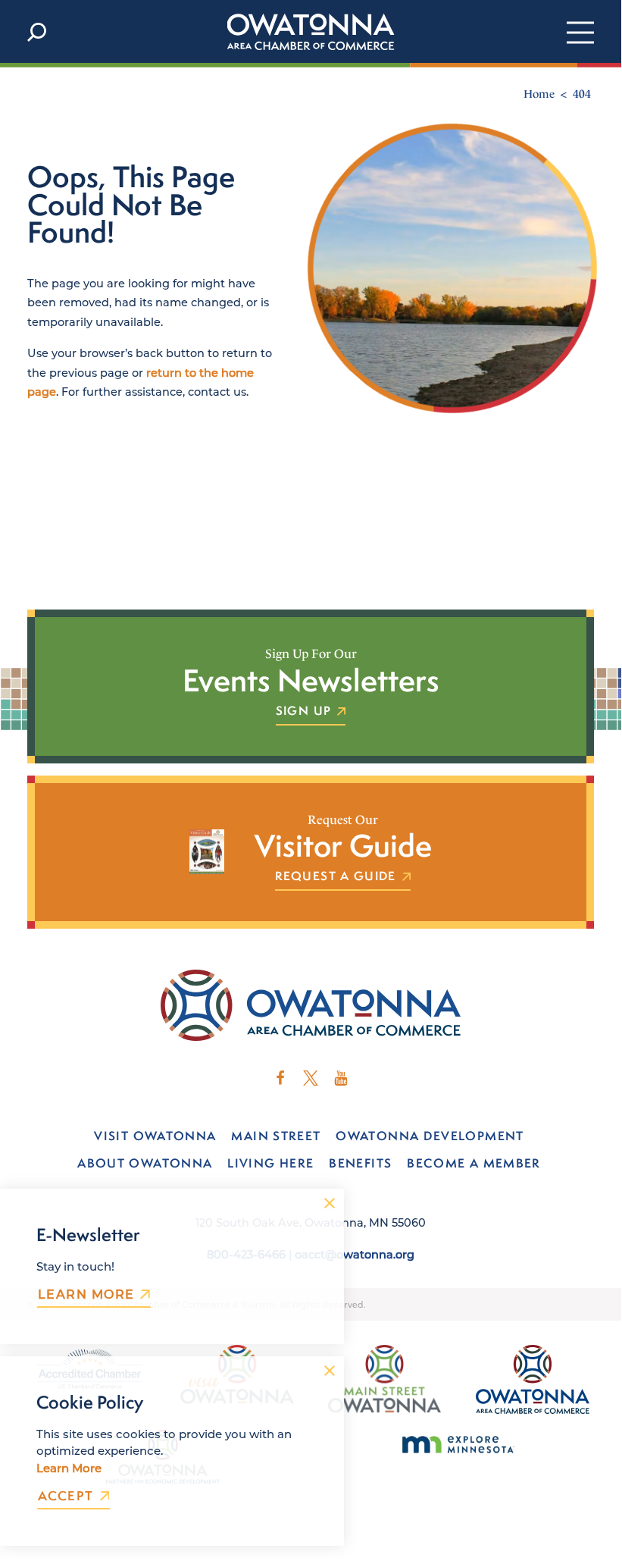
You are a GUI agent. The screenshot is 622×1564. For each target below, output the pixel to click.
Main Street (275, 1135)
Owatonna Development (430, 1135)
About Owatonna (144, 1163)
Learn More (86, 1294)
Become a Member (473, 1163)
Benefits (360, 1163)
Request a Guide (335, 877)
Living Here (270, 1163)
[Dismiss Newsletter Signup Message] (329, 1203)
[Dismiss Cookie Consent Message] (329, 1370)
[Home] (311, 32)
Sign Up (303, 711)
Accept (66, 1496)
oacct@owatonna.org (354, 1254)
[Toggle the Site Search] (36, 31)
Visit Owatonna (155, 1135)
